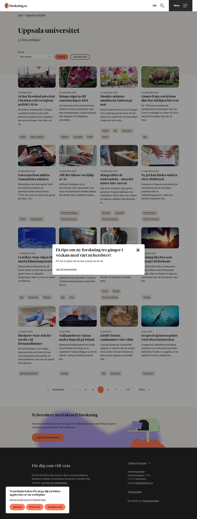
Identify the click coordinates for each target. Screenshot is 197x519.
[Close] (138, 250)
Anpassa (17, 507)
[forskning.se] (13, 5)
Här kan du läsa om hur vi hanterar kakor (28, 500)
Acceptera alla (55, 507)
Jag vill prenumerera (66, 269)
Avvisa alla (34, 507)
